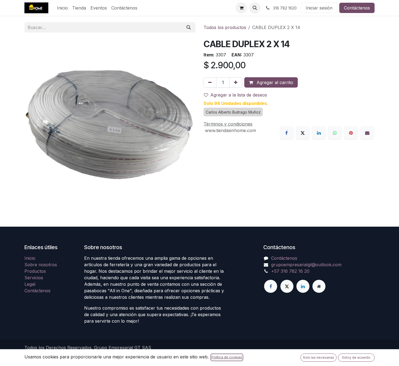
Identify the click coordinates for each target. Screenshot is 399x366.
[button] (255, 8)
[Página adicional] (318, 286)
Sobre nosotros (40, 264)
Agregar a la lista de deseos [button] (238, 95)
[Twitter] (286, 286)
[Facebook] (286, 132)
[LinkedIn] (318, 132)
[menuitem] (62, 7)
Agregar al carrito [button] (274, 82)
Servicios (33, 277)
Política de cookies (226, 357)
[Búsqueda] (188, 27)
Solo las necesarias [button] (318, 357)
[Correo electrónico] (367, 132)
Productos (35, 271)
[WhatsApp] (334, 132)
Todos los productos (225, 27)
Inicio (29, 258)
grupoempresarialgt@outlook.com (306, 264)
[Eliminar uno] (210, 82)
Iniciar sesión (319, 8)
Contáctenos (357, 8)
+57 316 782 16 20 (290, 271)
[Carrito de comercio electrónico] (241, 8)
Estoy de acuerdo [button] (356, 357)
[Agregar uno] (235, 82)
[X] (302, 132)
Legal (29, 284)
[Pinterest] (350, 132)
